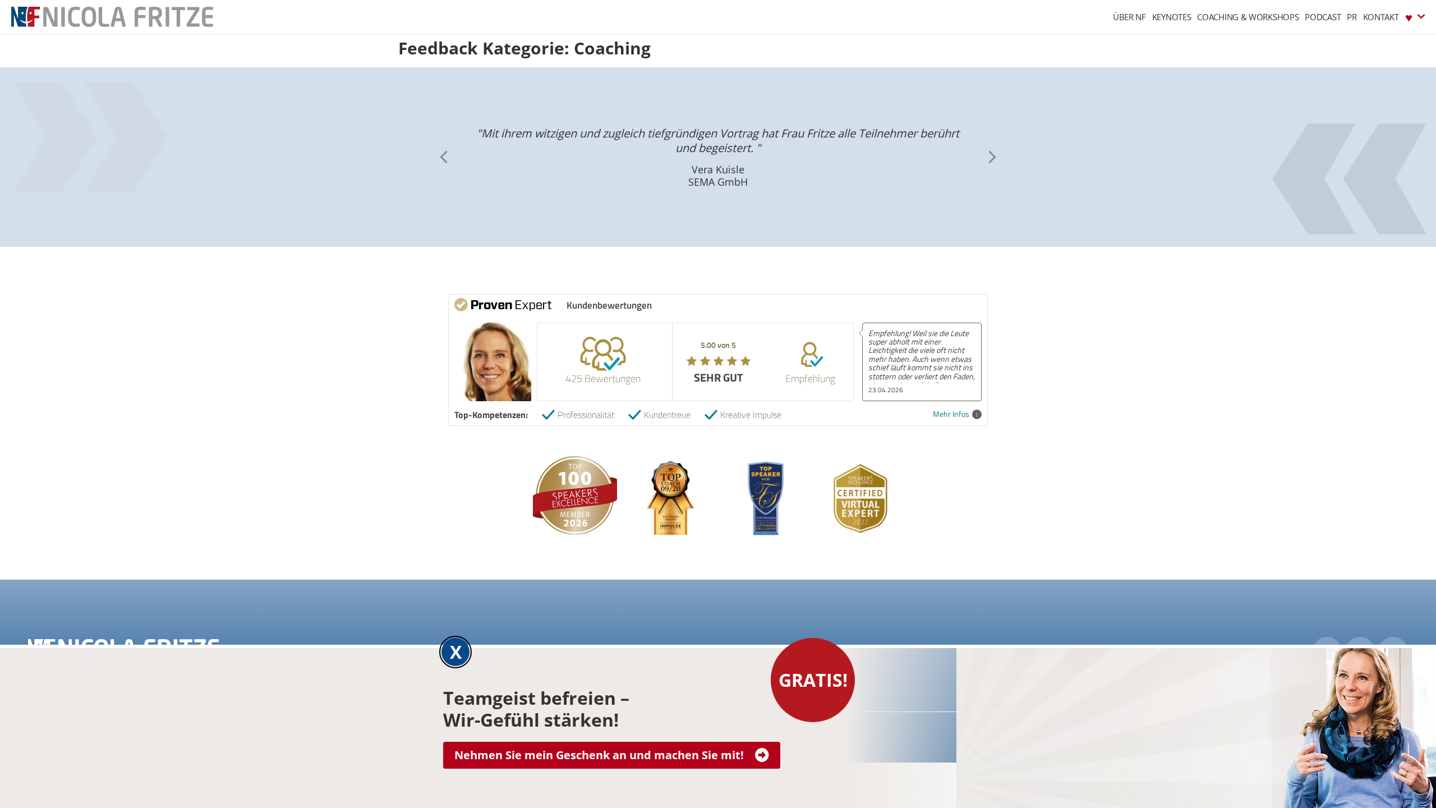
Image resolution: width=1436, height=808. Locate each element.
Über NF (1129, 16)
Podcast (1323, 16)
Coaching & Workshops (1248, 16)
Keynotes (1171, 16)
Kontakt (1381, 16)
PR (1351, 16)
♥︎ (1408, 16)
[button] (992, 157)
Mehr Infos (951, 414)
